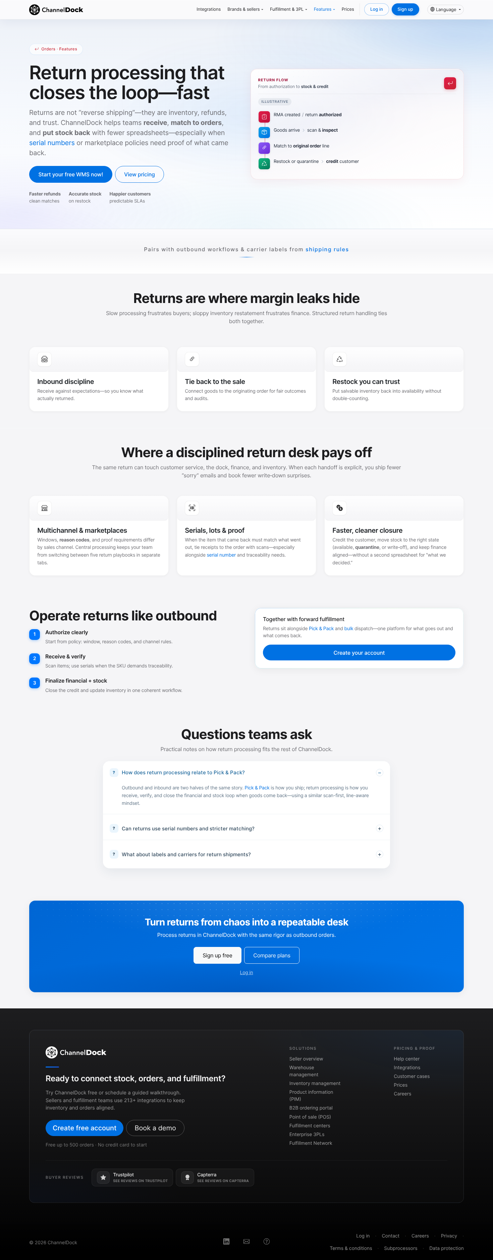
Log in (376, 9)
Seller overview (306, 1059)
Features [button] (322, 9)
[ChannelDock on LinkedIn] (226, 1242)
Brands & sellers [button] (243, 9)
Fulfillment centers (309, 1126)
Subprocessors (400, 1248)
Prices (348, 9)
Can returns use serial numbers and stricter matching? (188, 828)
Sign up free (217, 955)
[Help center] (266, 1242)
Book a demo (155, 1128)
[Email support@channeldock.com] (246, 1242)
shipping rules (327, 249)
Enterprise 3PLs (306, 1134)
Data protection (446, 1248)
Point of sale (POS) (310, 1117)
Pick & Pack (321, 629)
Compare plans (271, 955)
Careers (402, 1094)
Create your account (359, 652)
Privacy (449, 1236)
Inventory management (314, 1083)
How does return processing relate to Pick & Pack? (183, 772)
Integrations (209, 9)
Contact (390, 1236)
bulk (348, 629)
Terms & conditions (351, 1248)
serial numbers (52, 143)
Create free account (84, 1128)
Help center (407, 1059)
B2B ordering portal (311, 1108)
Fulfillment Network (310, 1143)
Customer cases (412, 1076)
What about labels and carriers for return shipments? (186, 854)
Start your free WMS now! (70, 174)
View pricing (139, 174)
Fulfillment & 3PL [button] (287, 9)
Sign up (405, 9)
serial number (221, 555)
